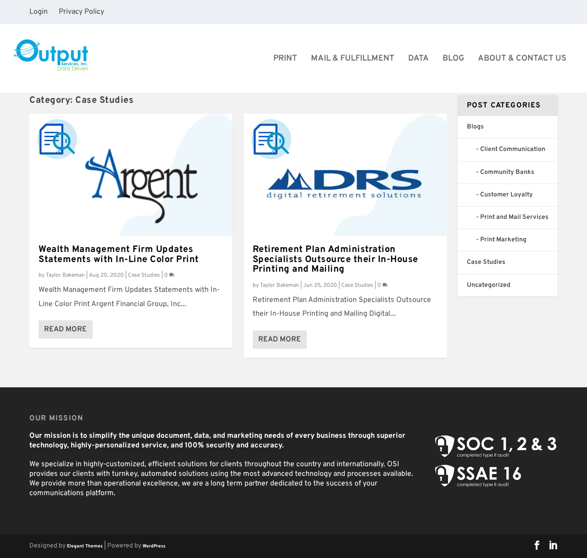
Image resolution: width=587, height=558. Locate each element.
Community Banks (507, 172)
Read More (65, 329)
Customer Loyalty (506, 195)
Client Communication (512, 149)
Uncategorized (488, 285)
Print (285, 59)
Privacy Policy (81, 12)
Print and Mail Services (514, 217)
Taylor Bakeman (65, 275)
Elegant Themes (85, 546)
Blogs (475, 127)
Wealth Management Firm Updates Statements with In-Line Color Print (119, 255)
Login (38, 12)
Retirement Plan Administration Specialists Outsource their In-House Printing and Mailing (335, 260)
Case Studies (144, 275)
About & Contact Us (522, 59)
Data (418, 59)
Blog (453, 59)
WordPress (154, 546)
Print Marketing (503, 240)
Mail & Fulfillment (352, 59)
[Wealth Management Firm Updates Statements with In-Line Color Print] (131, 175)
